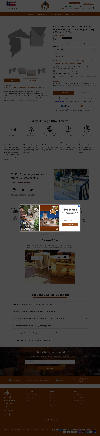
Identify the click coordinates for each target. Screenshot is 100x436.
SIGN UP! (70, 224)
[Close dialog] (79, 206)
